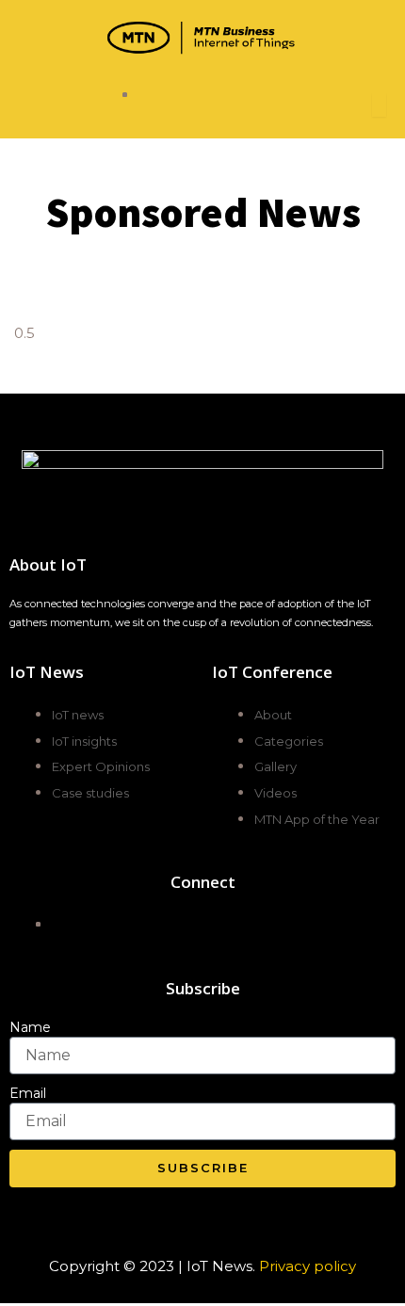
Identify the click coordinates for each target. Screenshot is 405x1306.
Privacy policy (307, 1266)
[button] (69, 105)
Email (27, 1093)
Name (30, 1027)
